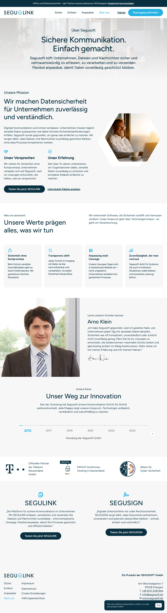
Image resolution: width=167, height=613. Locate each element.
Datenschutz (29, 588)
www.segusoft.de (152, 598)
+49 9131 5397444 (152, 590)
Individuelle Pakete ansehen (63, 189)
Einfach (71, 12)
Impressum (28, 583)
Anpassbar (88, 12)
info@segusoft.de (152, 594)
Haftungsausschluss (33, 598)
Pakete (121, 12)
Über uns (104, 12)
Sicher (58, 12)
